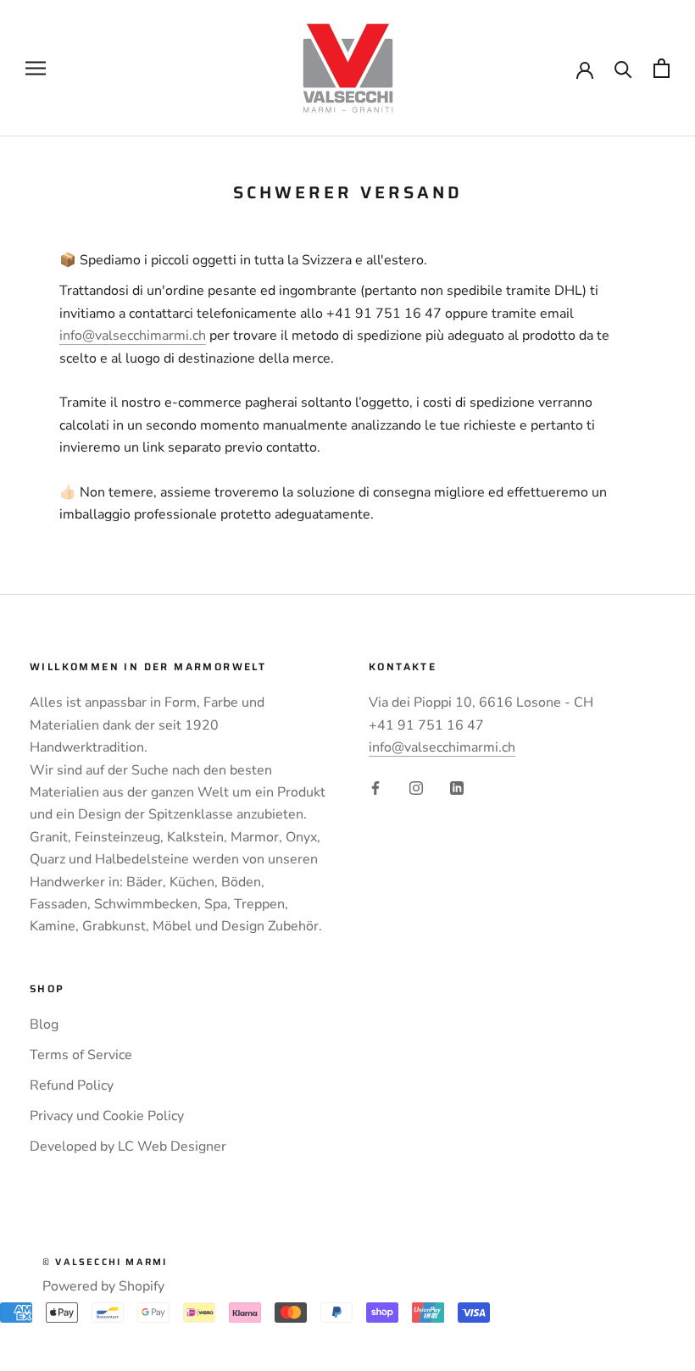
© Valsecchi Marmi (104, 1262)
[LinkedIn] (457, 787)
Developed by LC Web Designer (128, 1146)
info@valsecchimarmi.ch (132, 335)
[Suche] (623, 68)
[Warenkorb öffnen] (661, 68)
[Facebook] (375, 787)
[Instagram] (416, 787)
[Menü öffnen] (35, 68)
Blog (44, 1024)
